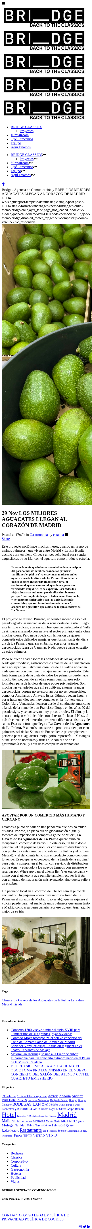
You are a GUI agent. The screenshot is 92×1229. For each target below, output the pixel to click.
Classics (16, 1157)
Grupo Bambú (75, 1108)
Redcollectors (10, 1130)
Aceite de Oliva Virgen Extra (32, 1096)
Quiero (69, 1125)
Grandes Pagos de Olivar (52, 1108)
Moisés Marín (53, 1121)
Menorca (39, 1121)
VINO (51, 1135)
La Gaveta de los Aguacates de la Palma (41, 1000)
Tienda (18, 1004)
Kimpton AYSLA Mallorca (30, 1116)
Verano (39, 1135)
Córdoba (53, 1104)
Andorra (65, 1096)
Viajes (15, 1181)
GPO (35, 1108)
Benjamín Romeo (59, 1100)
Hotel (9, 1114)
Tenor (18, 1135)
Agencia (53, 1096)
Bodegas (17, 1153)
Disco (78, 1105)
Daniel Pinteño (66, 1105)
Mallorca (9, 1120)
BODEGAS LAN (27, 1104)
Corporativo (19, 1161)
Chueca (7, 1000)
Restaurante (31, 1130)
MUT (64, 1121)
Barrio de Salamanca (38, 1100)
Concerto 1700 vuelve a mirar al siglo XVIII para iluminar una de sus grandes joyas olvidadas (45, 1032)
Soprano (62, 1130)
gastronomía (23, 1109)
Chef (45, 1104)
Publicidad (58, 1125)
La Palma (77, 1000)
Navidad (20, 1125)
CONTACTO (12, 1215)
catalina (58, 535)
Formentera (8, 1108)
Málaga (8, 1125)
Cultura (16, 1165)
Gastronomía (39, 535)
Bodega (73, 1100)
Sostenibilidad (74, 1131)
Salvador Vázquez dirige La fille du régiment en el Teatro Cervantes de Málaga (46, 1048)
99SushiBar (9, 1096)
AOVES (22, 1100)
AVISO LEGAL (34, 1215)
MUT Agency (76, 1121)
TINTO (27, 1135)
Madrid (7, 1004)
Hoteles (16, 1173)
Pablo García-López (39, 1125)
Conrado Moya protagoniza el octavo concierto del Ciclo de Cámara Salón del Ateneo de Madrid (46, 1040)
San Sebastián (50, 1131)
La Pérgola (50, 1116)
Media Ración (24, 1121)
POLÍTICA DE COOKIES (44, 1219)
